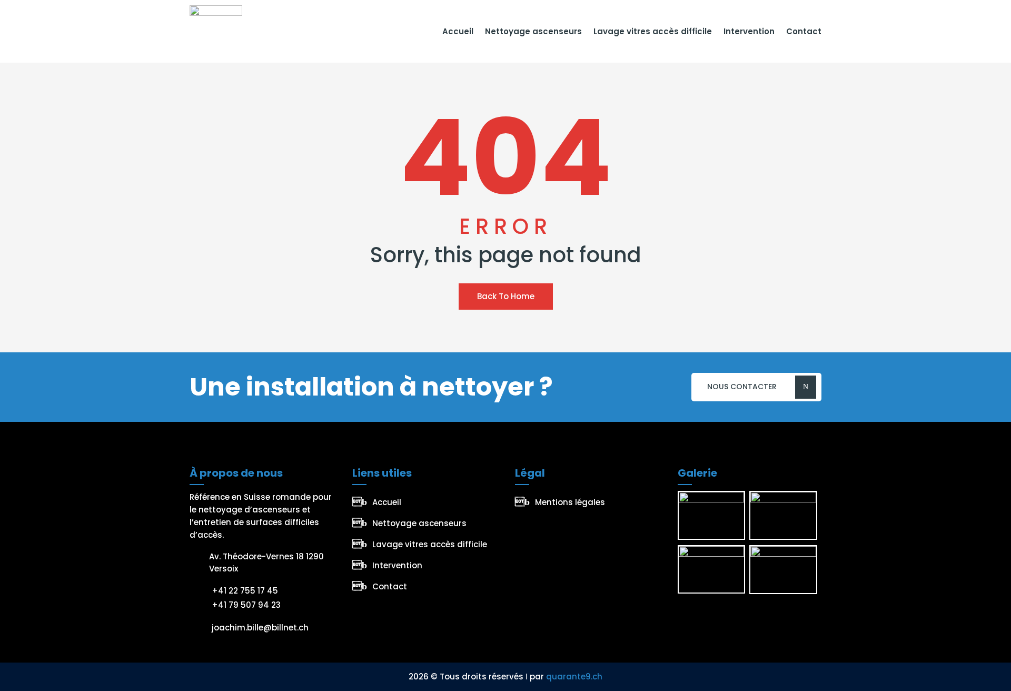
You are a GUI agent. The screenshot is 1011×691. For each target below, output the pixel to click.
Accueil (457, 31)
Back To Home (505, 296)
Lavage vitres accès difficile (652, 31)
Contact (803, 31)
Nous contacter (742, 386)
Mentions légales (570, 502)
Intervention (749, 31)
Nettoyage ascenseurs (533, 31)
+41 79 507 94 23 (246, 604)
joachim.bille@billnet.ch (260, 627)
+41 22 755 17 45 (245, 590)
